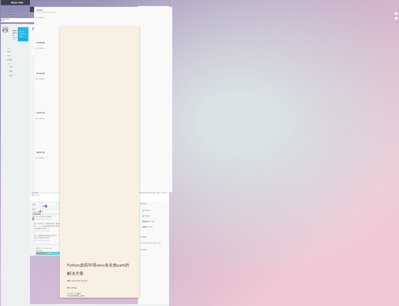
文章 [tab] (2, 19)
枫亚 (69, 281)
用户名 (38, 248)
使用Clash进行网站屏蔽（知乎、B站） (153, 193)
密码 (37, 250)
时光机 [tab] (6, 19)
